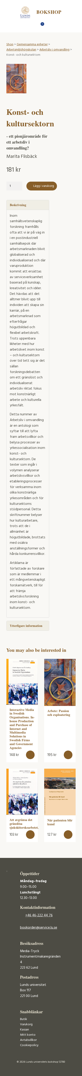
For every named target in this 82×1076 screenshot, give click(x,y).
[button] (30, 755)
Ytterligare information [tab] (26, 625)
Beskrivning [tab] (18, 204)
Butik (23, 1019)
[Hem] (33, 25)
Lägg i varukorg (43, 186)
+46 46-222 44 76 (39, 915)
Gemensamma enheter (32, 44)
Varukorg (26, 1024)
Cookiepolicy (29, 1045)
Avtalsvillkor (28, 1040)
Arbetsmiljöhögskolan (21, 49)
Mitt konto (28, 1034)
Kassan (24, 1029)
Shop (9, 44)
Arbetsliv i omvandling (54, 49)
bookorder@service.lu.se (38, 927)
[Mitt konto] (49, 25)
